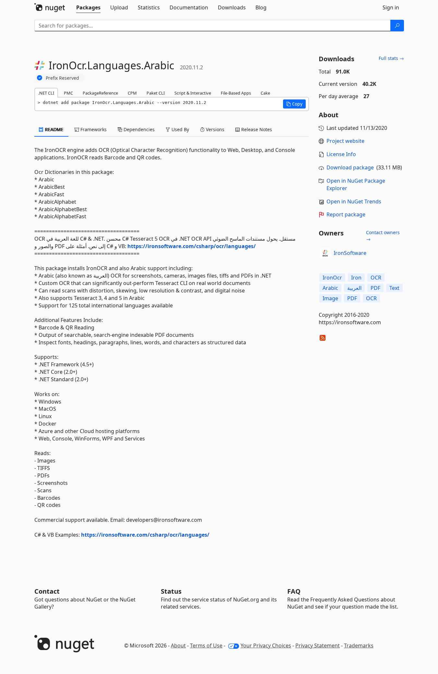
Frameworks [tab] (93, 129)
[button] (294, 104)
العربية (354, 287)
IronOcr (332, 277)
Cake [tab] (265, 93)
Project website (345, 140)
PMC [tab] (68, 93)
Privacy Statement (317, 645)
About (178, 645)
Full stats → (391, 58)
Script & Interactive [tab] (192, 93)
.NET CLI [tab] (46, 93)
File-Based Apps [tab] (236, 93)
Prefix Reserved (62, 78)
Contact (47, 591)
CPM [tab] (132, 93)
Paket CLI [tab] (156, 93)
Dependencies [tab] (138, 129)
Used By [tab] (179, 129)
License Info (341, 154)
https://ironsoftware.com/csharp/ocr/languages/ (191, 246)
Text (394, 287)
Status (171, 591)
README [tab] (54, 129)
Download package (350, 167)
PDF (375, 287)
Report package (345, 214)
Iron (356, 277)
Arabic (330, 287)
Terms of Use (206, 645)
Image (330, 298)
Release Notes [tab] (256, 129)
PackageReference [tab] (100, 93)
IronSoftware (350, 253)
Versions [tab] (214, 129)
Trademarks (358, 645)
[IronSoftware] (325, 253)
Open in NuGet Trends (353, 201)
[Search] (397, 25)
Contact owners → (383, 235)
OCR (376, 277)
